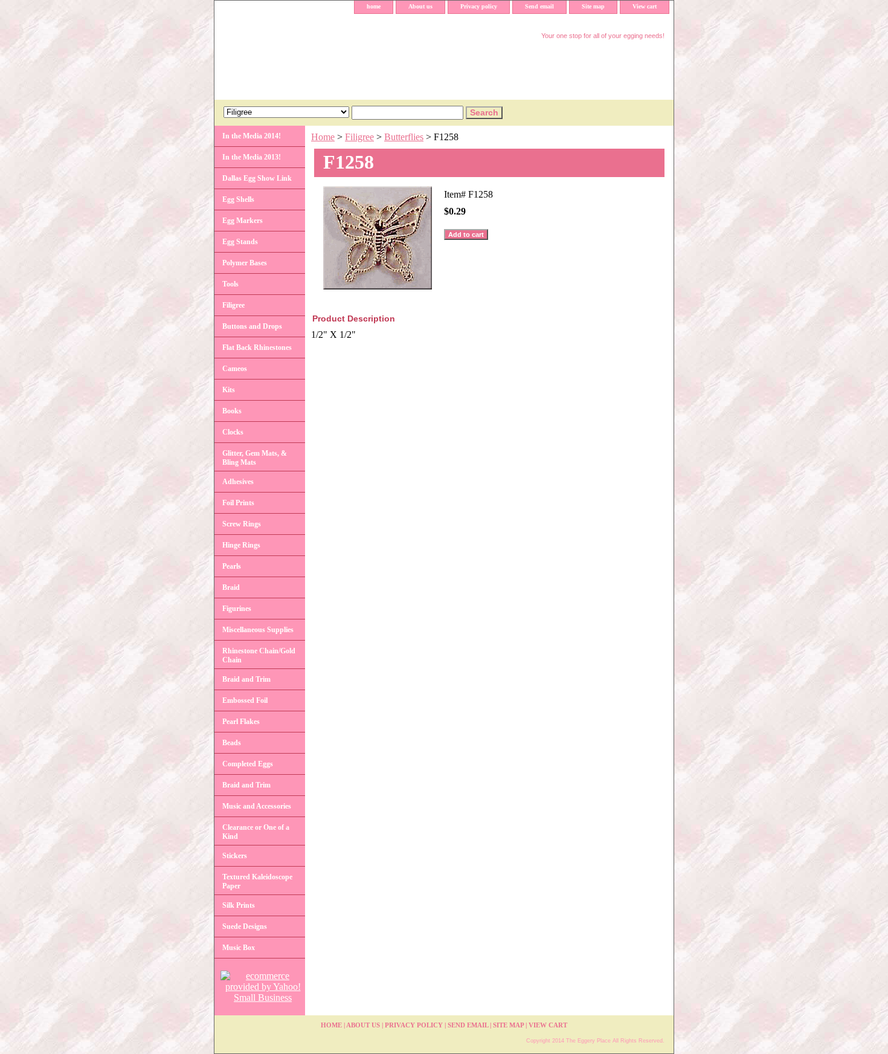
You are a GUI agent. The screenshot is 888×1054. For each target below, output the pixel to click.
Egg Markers (242, 220)
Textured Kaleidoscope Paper (257, 881)
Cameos (234, 368)
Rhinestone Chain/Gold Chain (258, 655)
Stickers (234, 856)
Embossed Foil (245, 700)
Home (323, 137)
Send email (539, 6)
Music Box (238, 947)
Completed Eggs (247, 764)
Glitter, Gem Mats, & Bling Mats (254, 458)
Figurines (236, 608)
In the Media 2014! (251, 136)
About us (420, 6)
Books (232, 411)
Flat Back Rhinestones (257, 347)
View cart (644, 6)
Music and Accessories (256, 806)
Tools (230, 284)
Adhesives (238, 481)
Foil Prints (238, 503)
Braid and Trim (246, 679)
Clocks (232, 432)
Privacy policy (478, 6)
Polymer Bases (244, 263)
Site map (593, 6)
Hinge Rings (241, 545)
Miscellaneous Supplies (258, 630)
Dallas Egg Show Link (257, 178)
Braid (231, 587)
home (374, 6)
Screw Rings (241, 524)
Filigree (359, 137)
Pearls (231, 566)
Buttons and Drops (252, 326)
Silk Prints (238, 905)
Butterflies (403, 137)
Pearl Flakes (241, 721)
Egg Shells (238, 199)
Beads (231, 743)
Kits (228, 390)
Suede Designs (244, 926)
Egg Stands (240, 242)
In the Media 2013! (251, 157)
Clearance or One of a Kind (255, 832)
